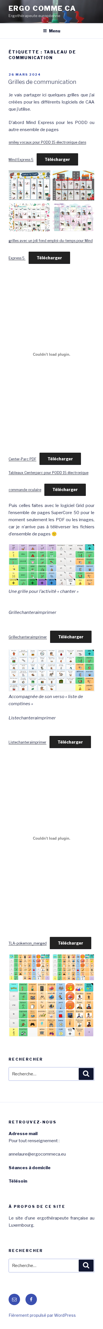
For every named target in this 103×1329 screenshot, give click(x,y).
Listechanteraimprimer (27, 742)
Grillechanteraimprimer (28, 637)
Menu (54, 30)
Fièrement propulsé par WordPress (42, 1315)
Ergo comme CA (42, 8)
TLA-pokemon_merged (28, 943)
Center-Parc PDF (22, 459)
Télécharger (57, 159)
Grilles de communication (42, 81)
